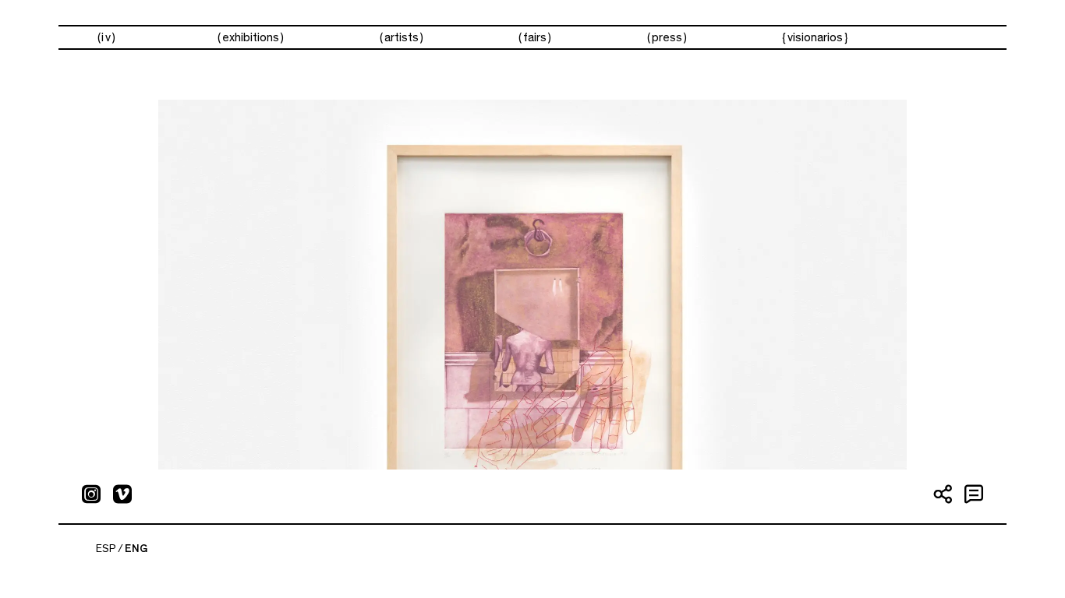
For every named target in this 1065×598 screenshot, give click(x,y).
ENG (136, 548)
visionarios (815, 37)
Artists (401, 37)
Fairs (535, 37)
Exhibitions (250, 37)
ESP (106, 548)
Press (667, 37)
